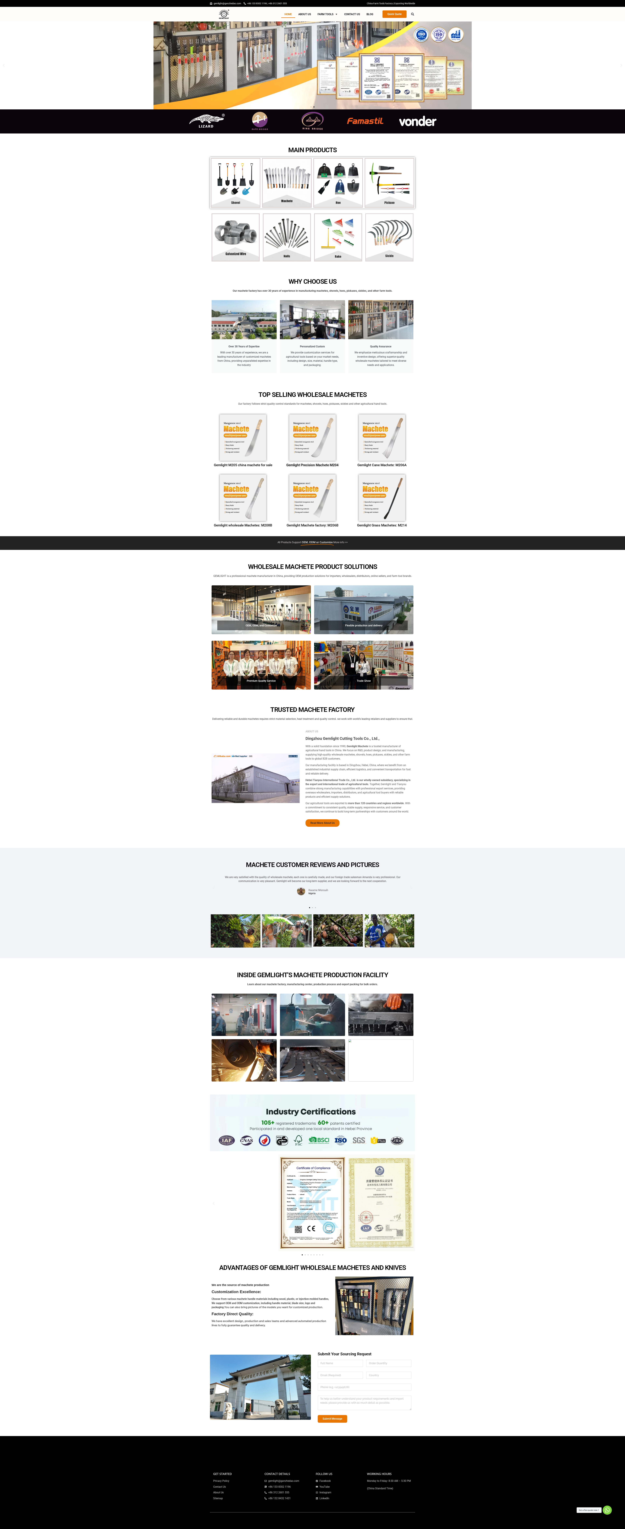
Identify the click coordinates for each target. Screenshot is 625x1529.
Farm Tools (325, 14)
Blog (370, 14)
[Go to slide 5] (313, 1254)
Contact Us (352, 14)
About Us (304, 14)
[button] (412, 14)
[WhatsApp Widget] (607, 1510)
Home (288, 14)
